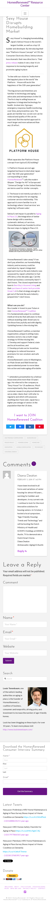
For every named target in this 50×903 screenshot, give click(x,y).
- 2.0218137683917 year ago (16, 855)
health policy (9, 442)
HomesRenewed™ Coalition (23, 311)
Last (4, 772)
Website (9, 646)
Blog (7, 888)
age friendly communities (14, 438)
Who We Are (16, 888)
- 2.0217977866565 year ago (16, 834)
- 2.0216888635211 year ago (16, 821)
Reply (21, 551)
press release (12, 62)
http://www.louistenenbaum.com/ (18, 729)
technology (39, 447)
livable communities (23, 447)
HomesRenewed (14, 179)
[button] (25, 13)
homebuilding (23, 442)
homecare (35, 442)
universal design (11, 451)
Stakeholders (39, 886)
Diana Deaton (27, 475)
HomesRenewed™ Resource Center (25, 4)
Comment (10, 582)
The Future (26, 886)
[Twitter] (25, 892)
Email (8, 632)
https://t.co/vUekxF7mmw (15, 851)
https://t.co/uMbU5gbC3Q (28, 830)
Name (8, 618)
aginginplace (31, 438)
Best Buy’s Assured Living (25, 285)
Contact (41, 888)
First (4, 764)
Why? (16, 886)
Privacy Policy (30, 888)
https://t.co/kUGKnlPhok (35, 817)
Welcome (9, 886)
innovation (8, 447)
